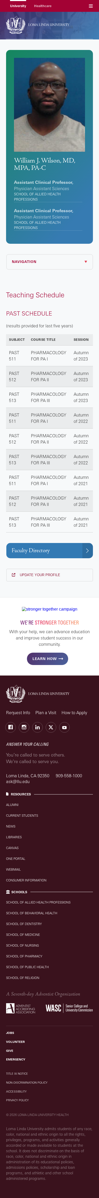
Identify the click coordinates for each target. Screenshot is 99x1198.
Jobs (10, 1033)
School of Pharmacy (24, 956)
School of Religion (22, 978)
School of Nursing (22, 945)
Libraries (14, 837)
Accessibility (16, 1091)
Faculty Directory (31, 550)
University (18, 6)
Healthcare (42, 6)
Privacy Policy (17, 1100)
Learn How (44, 659)
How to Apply (74, 712)
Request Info (18, 712)
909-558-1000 (69, 775)
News (10, 826)
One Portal (15, 859)
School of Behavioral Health (31, 913)
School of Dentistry (24, 924)
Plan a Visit (45, 712)
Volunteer (15, 1042)
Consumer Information (26, 880)
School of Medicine (23, 935)
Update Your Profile (39, 575)
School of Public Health (27, 967)
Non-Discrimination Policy (27, 1082)
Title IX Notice (17, 1073)
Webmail (13, 869)
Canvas (12, 848)
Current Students (22, 816)
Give (9, 1051)
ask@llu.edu (18, 781)
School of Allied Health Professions (38, 902)
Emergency (15, 1059)
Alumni (12, 805)
